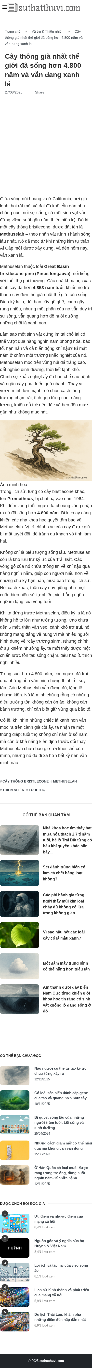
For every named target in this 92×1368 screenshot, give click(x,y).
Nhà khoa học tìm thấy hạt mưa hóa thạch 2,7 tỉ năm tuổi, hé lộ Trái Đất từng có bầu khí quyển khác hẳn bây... (67, 840)
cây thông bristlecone (25, 781)
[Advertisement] (46, 143)
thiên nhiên (13, 790)
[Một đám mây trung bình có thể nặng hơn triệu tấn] (19, 966)
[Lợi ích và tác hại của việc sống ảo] (14, 1272)
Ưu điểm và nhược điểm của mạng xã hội (58, 1218)
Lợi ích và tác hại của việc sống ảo (61, 1268)
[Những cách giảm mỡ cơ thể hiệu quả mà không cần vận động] (14, 1150)
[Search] (87, 7)
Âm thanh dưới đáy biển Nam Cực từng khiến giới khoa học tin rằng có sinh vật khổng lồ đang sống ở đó (67, 999)
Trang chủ (13, 31)
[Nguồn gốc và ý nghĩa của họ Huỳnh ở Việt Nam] (14, 1248)
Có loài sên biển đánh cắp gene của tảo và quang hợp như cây (61, 1095)
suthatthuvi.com (51, 1361)
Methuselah (65, 781)
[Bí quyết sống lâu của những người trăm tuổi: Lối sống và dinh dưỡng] (14, 1124)
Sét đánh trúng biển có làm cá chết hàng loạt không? (64, 873)
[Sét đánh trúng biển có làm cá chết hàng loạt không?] (19, 873)
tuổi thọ (37, 790)
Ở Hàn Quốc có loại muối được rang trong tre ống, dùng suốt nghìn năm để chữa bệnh (61, 1173)
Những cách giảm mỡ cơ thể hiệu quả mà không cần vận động (63, 1145)
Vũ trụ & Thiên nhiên (48, 31)
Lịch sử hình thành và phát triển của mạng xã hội (61, 1292)
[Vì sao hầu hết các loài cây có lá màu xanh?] (19, 935)
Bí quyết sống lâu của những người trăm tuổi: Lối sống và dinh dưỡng (59, 1122)
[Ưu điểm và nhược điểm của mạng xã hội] (14, 1223)
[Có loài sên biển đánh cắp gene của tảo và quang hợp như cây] (14, 1100)
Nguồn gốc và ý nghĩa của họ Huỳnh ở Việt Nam (59, 1243)
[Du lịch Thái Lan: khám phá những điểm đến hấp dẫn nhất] (14, 1321)
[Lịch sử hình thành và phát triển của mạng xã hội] (14, 1297)
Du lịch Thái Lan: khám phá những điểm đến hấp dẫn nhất (60, 1317)
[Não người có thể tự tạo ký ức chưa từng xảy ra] (14, 1075)
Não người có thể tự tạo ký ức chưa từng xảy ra (60, 1071)
